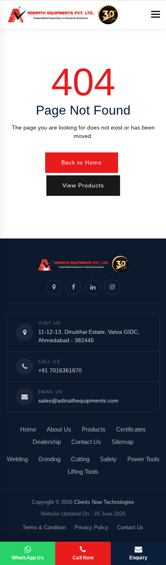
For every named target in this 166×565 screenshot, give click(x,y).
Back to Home (81, 162)
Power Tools (143, 459)
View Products (83, 185)
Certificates (131, 429)
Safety (108, 459)
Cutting (80, 459)
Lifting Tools (83, 471)
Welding (17, 459)
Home (28, 429)
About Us (59, 429)
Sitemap (122, 442)
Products (94, 429)
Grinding (49, 459)
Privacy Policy (91, 527)
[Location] (54, 287)
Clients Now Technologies (104, 502)
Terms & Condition (44, 527)
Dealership (47, 442)
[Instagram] (112, 287)
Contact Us (86, 442)
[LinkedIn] (92, 287)
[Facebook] (73, 287)
